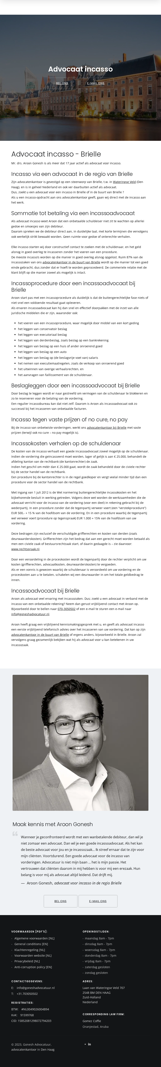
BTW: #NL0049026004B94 (30, 1009)
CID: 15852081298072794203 (31, 1021)
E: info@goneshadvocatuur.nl (33, 988)
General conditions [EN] (31, 944)
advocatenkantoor (23, 1049)
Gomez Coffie (92, 1021)
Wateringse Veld (124, 182)
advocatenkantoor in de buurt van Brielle (71, 262)
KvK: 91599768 (22, 1015)
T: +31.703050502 (24, 994)
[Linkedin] (89, 1044)
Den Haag (47, 1049)
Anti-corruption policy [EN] (33, 967)
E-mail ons (96, 83)
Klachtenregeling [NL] (29, 950)
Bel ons (62, 83)
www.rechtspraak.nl (25, 549)
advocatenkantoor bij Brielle (106, 428)
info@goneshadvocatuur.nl (30, 614)
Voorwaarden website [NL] (33, 955)
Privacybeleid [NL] (27, 961)
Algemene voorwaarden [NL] (34, 938)
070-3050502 (66, 609)
